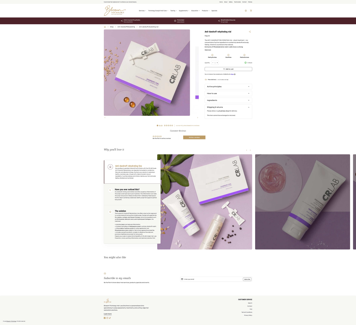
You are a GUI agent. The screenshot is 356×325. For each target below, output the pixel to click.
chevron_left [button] (105, 118)
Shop (111, 27)
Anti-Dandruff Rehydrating (126, 27)
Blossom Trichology (11, 321)
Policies (250, 2)
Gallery (231, 2)
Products (206, 11)
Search (250, 303)
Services (142, 11)
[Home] (115, 10)
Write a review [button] (194, 137)
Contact (244, 2)
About (225, 2)
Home (221, 2)
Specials (214, 11)
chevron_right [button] (198, 118)
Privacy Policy (248, 315)
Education (195, 11)
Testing (173, 11)
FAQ (251, 309)
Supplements (184, 11)
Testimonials (237, 2)
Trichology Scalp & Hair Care (158, 11)
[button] (132, 172)
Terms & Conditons (247, 312)
